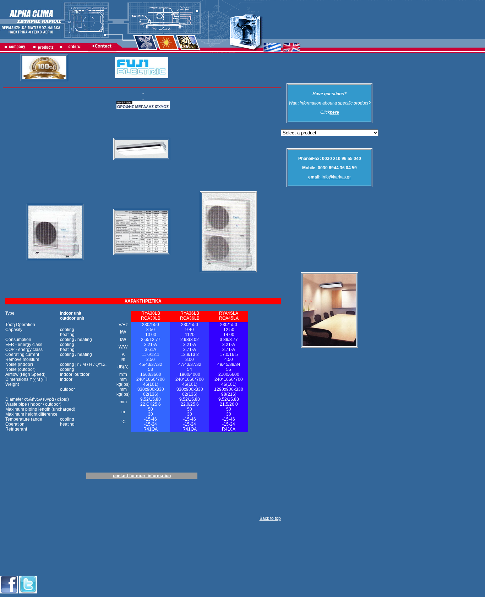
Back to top (270, 518)
